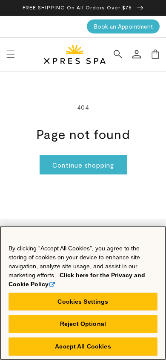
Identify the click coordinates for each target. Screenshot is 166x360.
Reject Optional (83, 323)
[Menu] (10, 54)
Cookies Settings (82, 301)
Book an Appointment (123, 26)
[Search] (118, 54)
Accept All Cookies (83, 346)
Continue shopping (83, 165)
